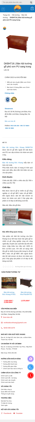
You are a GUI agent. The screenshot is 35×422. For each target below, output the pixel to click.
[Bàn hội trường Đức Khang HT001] (9, 282)
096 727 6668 (24, 125)
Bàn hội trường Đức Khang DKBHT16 (17, 147)
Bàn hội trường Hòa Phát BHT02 (26, 293)
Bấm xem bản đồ (10, 121)
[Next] (31, 290)
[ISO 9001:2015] (8, 101)
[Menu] (3, 9)
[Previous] (3, 290)
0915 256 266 (14, 125)
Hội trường (16, 15)
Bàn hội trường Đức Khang (12, 162)
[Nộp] (31, 2)
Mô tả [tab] (4, 142)
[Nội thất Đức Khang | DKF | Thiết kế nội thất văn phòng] (17, 8)
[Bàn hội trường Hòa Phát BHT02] (26, 282)
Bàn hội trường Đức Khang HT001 (9, 293)
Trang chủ (6, 15)
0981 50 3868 (9, 128)
